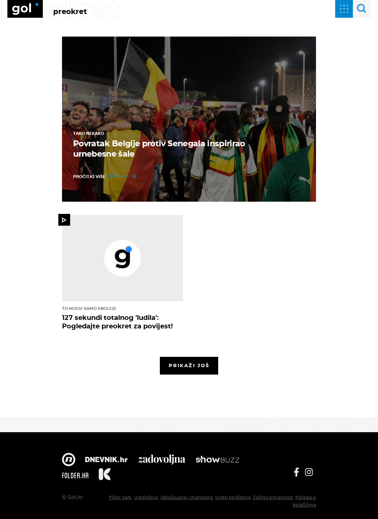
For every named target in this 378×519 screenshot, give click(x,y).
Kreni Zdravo (104, 475)
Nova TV (68, 460)
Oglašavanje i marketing (187, 497)
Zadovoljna (161, 460)
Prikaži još (189, 365)
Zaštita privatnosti (273, 497)
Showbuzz (217, 460)
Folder (75, 475)
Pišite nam (120, 497)
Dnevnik (106, 460)
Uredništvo (146, 497)
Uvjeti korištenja (233, 497)
